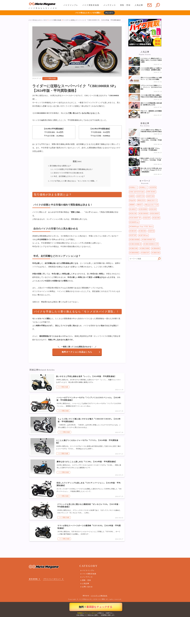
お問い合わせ (87, 587)
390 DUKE (151, 192)
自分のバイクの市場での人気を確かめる (67, 173)
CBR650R (156, 253)
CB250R (157, 218)
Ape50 (133, 200)
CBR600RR (135, 253)
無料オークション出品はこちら (77, 352)
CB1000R (143, 209)
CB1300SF (155, 213)
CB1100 (153, 209)
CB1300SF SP (136, 218)
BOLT (140, 205)
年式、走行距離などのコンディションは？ (68, 176)
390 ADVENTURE (137, 192)
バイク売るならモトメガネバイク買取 (92, 599)
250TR (153, 187)
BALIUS (142, 200)
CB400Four (135, 222)
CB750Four (144, 235)
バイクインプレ (71, 5)
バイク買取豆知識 (90, 5)
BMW (133, 205)
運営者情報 (33, 579)
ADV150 (141, 196)
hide (79, 161)
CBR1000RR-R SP (151, 244)
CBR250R (134, 248)
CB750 (151, 231)
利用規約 (80, 613)
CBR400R (156, 248)
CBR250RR (145, 248)
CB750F (133, 235)
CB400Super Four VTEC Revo (142, 226)
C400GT (134, 209)
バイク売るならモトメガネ (37, 20)
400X (132, 196)
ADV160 (151, 196)
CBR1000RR (135, 239)
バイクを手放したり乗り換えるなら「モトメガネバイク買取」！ (73, 181)
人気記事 (139, 5)
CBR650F (145, 253)
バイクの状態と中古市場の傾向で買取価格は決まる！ (72, 169)
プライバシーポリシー (90, 613)
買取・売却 (125, 5)
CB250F (147, 218)
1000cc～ (134, 187)
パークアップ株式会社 (99, 595)
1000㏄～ (144, 187)
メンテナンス (109, 5)
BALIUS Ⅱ (152, 200)
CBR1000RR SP (149, 239)
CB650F (133, 231)
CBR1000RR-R (136, 244)
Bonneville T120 (152, 205)
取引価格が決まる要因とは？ (59, 166)
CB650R (143, 231)
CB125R (133, 213)
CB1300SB (144, 213)
